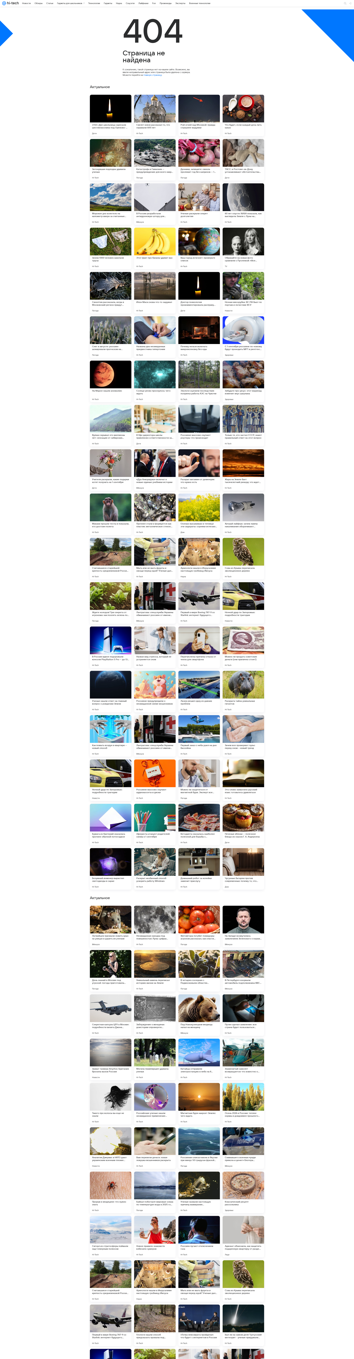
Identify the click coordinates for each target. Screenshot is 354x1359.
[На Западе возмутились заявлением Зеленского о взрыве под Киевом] (243, 1281)
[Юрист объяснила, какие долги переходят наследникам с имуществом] (155, 1046)
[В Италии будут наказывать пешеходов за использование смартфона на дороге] (199, 957)
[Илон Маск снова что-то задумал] (155, 293)
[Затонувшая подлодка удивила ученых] (110, 160)
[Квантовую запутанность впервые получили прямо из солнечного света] (243, 1179)
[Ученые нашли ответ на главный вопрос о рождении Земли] (110, 691)
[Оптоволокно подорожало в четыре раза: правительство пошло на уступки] (155, 1002)
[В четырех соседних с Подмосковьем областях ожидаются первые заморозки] (199, 1325)
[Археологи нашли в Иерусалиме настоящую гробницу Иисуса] (199, 558)
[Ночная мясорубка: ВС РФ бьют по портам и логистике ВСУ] (243, 293)
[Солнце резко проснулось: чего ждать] (155, 381)
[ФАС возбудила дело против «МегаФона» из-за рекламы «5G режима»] (199, 1179)
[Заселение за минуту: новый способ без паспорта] (110, 1179)
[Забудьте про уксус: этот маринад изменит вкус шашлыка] (243, 381)
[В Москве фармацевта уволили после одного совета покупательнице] (243, 1090)
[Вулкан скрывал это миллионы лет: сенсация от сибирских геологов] (110, 425)
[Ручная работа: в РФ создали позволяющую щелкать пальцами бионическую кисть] (243, 913)
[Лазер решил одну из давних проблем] (199, 691)
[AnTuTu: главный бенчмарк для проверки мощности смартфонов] (155, 1135)
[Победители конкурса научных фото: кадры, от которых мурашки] (110, 1090)
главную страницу (152, 75)
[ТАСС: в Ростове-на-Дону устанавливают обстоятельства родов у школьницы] (243, 160)
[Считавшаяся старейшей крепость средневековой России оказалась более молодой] (110, 558)
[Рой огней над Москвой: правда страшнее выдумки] (199, 115)
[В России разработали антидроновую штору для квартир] (155, 204)
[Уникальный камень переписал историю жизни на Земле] (155, 1325)
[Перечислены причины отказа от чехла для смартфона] (199, 647)
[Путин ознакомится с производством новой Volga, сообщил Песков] (155, 1179)
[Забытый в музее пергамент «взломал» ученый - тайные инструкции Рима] (110, 957)
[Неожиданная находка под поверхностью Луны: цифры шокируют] (155, 1281)
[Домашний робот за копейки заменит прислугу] (199, 869)
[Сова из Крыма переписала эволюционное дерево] (243, 558)
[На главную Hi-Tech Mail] (12, 3)
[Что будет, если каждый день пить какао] (243, 115)
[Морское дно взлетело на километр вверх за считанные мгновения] (110, 204)
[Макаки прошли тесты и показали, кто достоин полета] (110, 514)
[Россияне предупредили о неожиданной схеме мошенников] (155, 691)
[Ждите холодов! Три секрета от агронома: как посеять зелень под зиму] (110, 603)
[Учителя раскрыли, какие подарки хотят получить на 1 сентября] (110, 470)
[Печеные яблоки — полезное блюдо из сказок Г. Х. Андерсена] (243, 824)
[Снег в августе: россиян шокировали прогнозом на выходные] (110, 337)
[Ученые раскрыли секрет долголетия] (199, 204)
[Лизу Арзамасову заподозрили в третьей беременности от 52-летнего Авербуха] (110, 913)
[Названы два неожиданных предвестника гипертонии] (155, 337)
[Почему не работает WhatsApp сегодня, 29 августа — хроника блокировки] (110, 1046)
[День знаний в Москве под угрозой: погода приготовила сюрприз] (110, 1325)
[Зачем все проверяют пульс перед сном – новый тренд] (243, 736)
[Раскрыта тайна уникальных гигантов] (243, 691)
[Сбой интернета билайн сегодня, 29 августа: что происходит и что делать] (110, 1223)
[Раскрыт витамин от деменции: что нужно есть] (199, 470)
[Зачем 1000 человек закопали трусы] (110, 248)
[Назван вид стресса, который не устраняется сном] (155, 647)
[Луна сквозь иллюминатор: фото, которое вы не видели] (199, 1046)
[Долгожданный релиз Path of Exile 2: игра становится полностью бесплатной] (199, 913)
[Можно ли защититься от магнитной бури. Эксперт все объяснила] (199, 780)
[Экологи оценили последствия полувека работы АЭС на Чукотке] (199, 381)
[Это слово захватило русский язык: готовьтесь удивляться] (243, 780)
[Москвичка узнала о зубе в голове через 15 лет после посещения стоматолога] (155, 957)
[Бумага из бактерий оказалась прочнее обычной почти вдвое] (110, 824)
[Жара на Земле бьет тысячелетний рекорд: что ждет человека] (243, 470)
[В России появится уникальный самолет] (199, 1223)
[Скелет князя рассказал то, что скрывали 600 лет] (155, 115)
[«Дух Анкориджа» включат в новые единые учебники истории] (155, 470)
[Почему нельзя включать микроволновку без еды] (199, 337)
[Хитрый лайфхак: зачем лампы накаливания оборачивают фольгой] (243, 514)
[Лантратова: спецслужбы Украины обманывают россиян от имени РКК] (155, 603)
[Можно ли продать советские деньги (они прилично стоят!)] (243, 647)
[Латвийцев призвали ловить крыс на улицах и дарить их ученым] (110, 1281)
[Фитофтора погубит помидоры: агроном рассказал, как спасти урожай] (199, 1281)
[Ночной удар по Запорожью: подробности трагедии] (243, 603)
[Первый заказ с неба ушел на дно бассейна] (199, 736)
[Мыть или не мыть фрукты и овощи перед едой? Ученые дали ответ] (155, 558)
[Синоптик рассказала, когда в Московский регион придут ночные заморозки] (110, 293)
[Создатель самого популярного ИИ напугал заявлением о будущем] (155, 913)
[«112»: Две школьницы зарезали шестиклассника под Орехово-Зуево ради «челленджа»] (110, 115)
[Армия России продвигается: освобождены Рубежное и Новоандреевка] (199, 1135)
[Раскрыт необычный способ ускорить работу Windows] (155, 869)
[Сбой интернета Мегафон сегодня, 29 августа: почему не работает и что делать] (199, 1002)
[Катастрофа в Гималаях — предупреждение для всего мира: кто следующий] (155, 160)
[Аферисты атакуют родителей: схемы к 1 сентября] (155, 824)
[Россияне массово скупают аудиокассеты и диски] (155, 780)
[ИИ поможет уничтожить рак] (110, 1002)
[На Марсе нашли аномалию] (110, 381)
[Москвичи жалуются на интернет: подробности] (243, 1135)
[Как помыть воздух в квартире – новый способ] (110, 736)
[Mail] (4, 3)
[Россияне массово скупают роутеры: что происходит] (199, 425)
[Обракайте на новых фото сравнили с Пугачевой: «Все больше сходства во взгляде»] (243, 248)
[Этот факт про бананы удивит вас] (155, 248)
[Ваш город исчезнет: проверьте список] (199, 248)
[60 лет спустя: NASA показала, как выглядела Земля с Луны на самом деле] (243, 204)
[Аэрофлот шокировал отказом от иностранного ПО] (155, 1223)
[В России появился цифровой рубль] (243, 957)
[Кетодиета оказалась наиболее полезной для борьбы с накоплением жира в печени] (199, 824)
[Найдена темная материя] (110, 1135)
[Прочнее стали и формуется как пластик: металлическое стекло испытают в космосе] (155, 514)
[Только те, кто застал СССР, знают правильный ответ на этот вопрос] (243, 425)
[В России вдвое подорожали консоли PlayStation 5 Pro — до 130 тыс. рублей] (110, 647)
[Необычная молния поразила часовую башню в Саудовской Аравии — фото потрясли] (199, 1090)
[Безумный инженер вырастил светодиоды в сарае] (110, 869)
